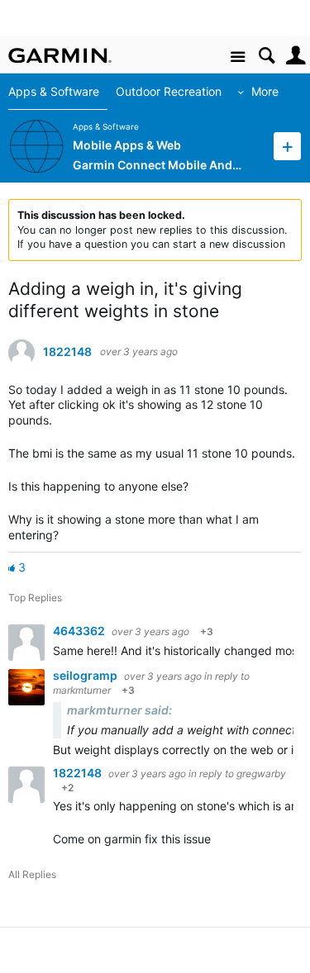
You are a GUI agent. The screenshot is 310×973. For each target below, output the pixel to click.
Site (237, 57)
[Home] (60, 55)
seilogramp (86, 675)
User (295, 55)
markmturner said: (119, 710)
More (265, 91)
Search (266, 55)
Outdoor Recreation (169, 91)
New (287, 145)
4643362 (80, 631)
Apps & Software (53, 91)
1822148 (67, 351)
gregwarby (261, 773)
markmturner (82, 690)
